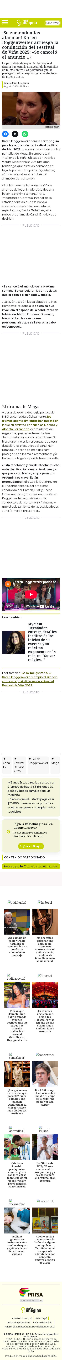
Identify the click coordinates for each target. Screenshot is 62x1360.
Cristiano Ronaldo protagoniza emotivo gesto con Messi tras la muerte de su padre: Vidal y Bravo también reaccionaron (17, 1175)
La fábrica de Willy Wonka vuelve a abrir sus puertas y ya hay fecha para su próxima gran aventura (44, 1172)
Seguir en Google (31, 846)
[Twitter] (16, 134)
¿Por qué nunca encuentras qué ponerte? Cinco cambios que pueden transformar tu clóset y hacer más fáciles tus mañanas (17, 1101)
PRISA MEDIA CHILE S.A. (20, 1334)
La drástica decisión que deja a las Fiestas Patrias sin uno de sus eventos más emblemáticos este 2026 (44, 1021)
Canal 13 (7, 765)
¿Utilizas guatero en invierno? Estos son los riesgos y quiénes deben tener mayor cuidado (17, 1245)
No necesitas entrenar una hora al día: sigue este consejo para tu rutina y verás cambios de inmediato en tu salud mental (45, 949)
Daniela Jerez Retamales (16, 82)
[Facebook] (6, 134)
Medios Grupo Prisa (31, 1300)
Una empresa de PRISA (31, 1292)
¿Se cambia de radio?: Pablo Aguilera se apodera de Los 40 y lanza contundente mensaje (17, 946)
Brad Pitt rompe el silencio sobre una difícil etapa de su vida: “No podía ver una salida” (44, 1097)
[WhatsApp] (25, 134)
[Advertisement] (31, 253)
